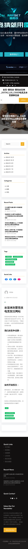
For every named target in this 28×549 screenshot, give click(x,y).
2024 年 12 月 (10, 157)
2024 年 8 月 (9, 166)
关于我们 (7, 447)
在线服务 (7, 453)
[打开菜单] (1, 100)
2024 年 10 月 (10, 160)
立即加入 (23, 100)
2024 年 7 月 (9, 169)
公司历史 (7, 455)
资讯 (7, 192)
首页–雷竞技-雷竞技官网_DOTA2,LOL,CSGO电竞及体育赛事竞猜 (14, 93)
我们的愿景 (8, 461)
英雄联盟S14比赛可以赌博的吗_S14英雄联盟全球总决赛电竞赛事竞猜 (14, 216)
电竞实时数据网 (9, 261)
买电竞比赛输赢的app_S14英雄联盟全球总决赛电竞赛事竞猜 (14, 223)
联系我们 (7, 450)
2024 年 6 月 (9, 172)
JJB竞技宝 (8, 256)
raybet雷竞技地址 (18, 256)
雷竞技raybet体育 (10, 264)
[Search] (22, 144)
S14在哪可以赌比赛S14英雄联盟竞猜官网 (13, 208)
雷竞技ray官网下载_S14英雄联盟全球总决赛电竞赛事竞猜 (13, 230)
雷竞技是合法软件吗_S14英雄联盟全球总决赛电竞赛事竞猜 (14, 237)
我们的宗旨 (8, 458)
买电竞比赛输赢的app (11, 259)
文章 (7, 186)
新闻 (7, 189)
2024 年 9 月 (9, 163)
